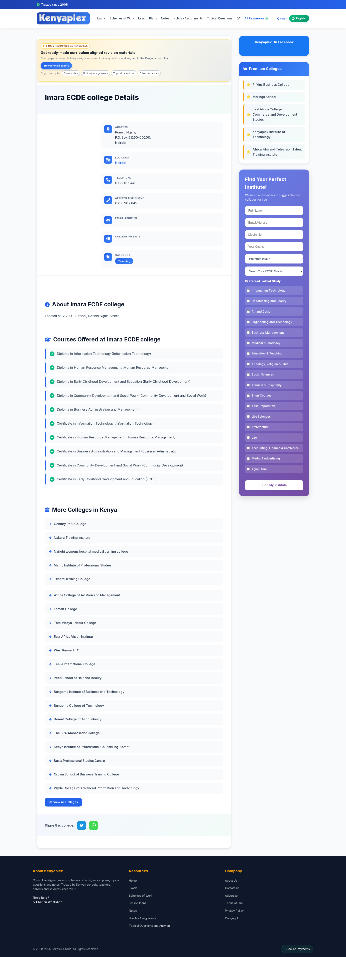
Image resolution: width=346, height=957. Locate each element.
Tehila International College (74, 664)
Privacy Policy (234, 910)
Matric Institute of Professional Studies (83, 565)
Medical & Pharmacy (266, 343)
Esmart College (65, 609)
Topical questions (123, 73)
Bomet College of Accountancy (77, 719)
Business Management (268, 332)
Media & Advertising (266, 458)
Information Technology (268, 290)
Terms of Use (234, 903)
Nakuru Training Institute (72, 538)
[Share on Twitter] (81, 825)
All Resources (254, 18)
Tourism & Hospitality (267, 385)
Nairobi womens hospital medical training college (91, 551)
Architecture (260, 427)
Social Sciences (263, 374)
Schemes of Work (122, 18)
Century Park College (70, 524)
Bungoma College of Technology (79, 706)
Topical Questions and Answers (150, 925)
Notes (165, 18)
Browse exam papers (56, 65)
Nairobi (120, 163)
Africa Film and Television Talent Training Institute (277, 151)
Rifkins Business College (271, 85)
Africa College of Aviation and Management (87, 595)
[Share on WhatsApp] (93, 825)
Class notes (71, 73)
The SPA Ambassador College (77, 733)
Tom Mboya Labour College (75, 623)
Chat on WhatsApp (48, 902)
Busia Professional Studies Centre (79, 761)
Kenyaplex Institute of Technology (268, 134)
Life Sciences (261, 416)
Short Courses (262, 395)
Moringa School (264, 97)
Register (301, 18)
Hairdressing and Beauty (269, 301)
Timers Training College (72, 579)
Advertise (231, 895)
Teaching (124, 261)
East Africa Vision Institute (73, 637)
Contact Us (232, 888)
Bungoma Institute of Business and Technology (89, 692)
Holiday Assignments (188, 18)
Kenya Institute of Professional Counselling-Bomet (92, 747)
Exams (101, 18)
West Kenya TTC (66, 650)
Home (133, 880)
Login (283, 18)
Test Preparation (263, 406)
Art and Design (262, 311)
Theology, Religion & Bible (270, 364)
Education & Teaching (267, 353)
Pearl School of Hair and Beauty (78, 678)
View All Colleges (65, 802)
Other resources (149, 73)
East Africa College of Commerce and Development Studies (274, 114)
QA (238, 18)
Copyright (231, 918)
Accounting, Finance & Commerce (275, 448)
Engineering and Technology (272, 322)
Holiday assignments (95, 73)
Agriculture (259, 469)
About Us (231, 880)
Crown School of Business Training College (86, 774)
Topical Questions (219, 18)
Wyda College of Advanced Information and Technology (96, 788)
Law (254, 437)
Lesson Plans (147, 18)
